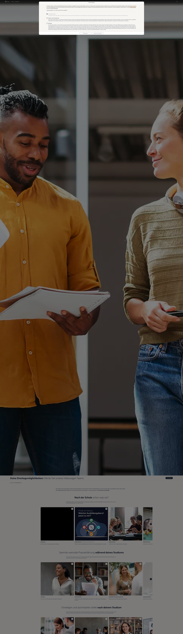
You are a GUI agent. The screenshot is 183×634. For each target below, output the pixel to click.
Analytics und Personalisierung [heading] (53, 18)
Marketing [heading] (50, 23)
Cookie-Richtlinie (133, 7)
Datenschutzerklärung (54, 8)
